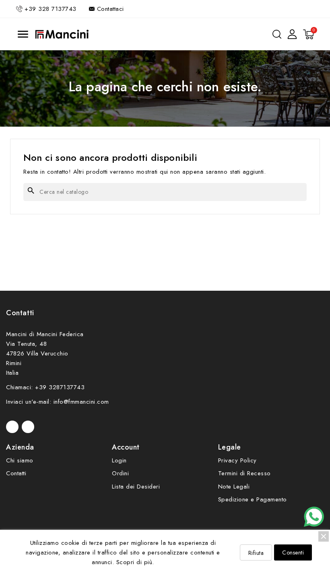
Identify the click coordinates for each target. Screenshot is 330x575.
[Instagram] (28, 427)
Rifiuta (256, 553)
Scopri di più (134, 562)
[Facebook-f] (12, 427)
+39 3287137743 (60, 387)
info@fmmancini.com (81, 401)
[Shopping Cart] (308, 34)
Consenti (293, 552)
